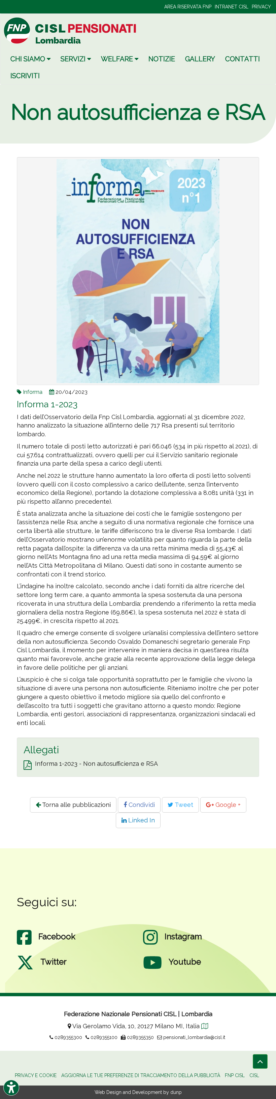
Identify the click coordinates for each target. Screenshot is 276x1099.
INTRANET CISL (231, 6)
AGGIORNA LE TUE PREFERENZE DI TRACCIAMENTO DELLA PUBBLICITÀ (140, 1075)
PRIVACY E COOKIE (36, 1075)
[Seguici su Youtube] (152, 969)
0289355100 (103, 1037)
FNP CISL (235, 1075)
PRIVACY (261, 6)
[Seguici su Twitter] (25, 969)
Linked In (141, 820)
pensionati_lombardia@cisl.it (193, 1037)
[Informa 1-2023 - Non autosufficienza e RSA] (28, 765)
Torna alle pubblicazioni (76, 804)
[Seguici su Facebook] (24, 944)
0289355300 (67, 1037)
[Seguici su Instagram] (150, 944)
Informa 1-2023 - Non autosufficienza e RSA (96, 763)
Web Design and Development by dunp (138, 1092)
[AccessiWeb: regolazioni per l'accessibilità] (11, 1088)
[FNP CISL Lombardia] (71, 30)
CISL (254, 1075)
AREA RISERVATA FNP (187, 6)
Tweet (183, 804)
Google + (227, 804)
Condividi (141, 804)
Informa (32, 392)
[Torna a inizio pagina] (260, 1061)
